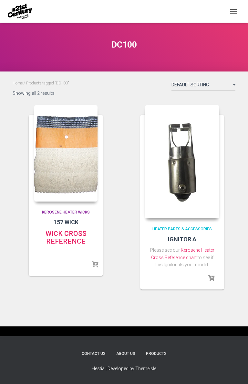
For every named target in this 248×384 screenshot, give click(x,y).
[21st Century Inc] (22, 11)
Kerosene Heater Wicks (66, 212)
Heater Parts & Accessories (182, 229)
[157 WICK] (66, 153)
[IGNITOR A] (182, 161)
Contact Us (94, 353)
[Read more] (95, 264)
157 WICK (66, 222)
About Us (125, 353)
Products (156, 353)
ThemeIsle (145, 368)
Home (18, 83)
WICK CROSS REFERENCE (66, 237)
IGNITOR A (182, 239)
